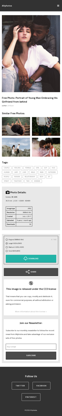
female (28, 168)
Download (33, 258)
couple (7, 168)
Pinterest (31, 396)
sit (49, 176)
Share (33, 271)
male (33, 172)
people (6, 176)
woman (37, 181)
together (17, 181)
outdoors (52, 172)
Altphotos (7, 5)
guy (45, 168)
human (7, 172)
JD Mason (10, 105)
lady (16, 172)
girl (37, 168)
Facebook (41, 385)
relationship (30, 176)
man (41, 172)
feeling (17, 168)
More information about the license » (31, 311)
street (6, 181)
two (27, 181)
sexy (41, 176)
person (17, 176)
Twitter (20, 385)
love (24, 172)
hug (53, 168)
